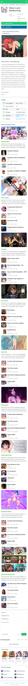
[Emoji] (3, 634)
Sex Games (4, 301)
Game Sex (4, 352)
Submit (23, 634)
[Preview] (7, 634)
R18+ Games (5, 198)
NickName (3, 612)
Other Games (12, 4)
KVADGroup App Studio (20, 115)
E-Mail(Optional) (4, 618)
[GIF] (5, 634)
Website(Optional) (5, 615)
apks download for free (8, 574)
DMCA (17, 684)
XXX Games (4, 405)
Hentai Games (5, 141)
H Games (4, 249)
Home (2, 4)
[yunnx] (14, 2)
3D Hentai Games (6, 511)
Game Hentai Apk (6, 455)
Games (6, 4)
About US (13, 684)
